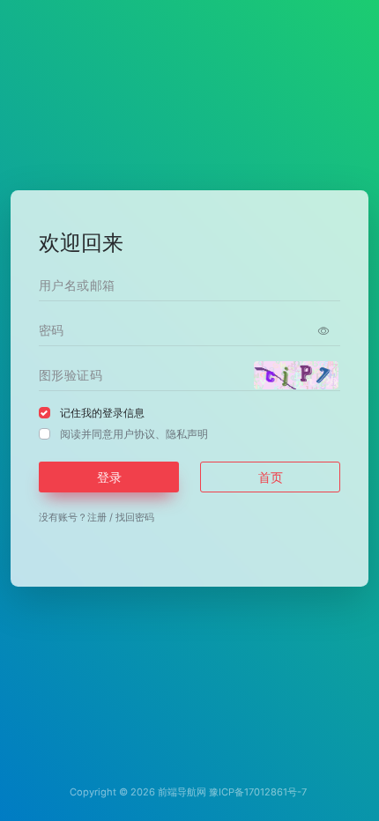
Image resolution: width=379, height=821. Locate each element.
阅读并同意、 (134, 433)
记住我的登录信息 (102, 412)
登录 (109, 477)
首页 (270, 477)
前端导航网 (182, 792)
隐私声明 (187, 433)
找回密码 (134, 517)
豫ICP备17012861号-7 (258, 792)
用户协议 (134, 433)
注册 (97, 517)
